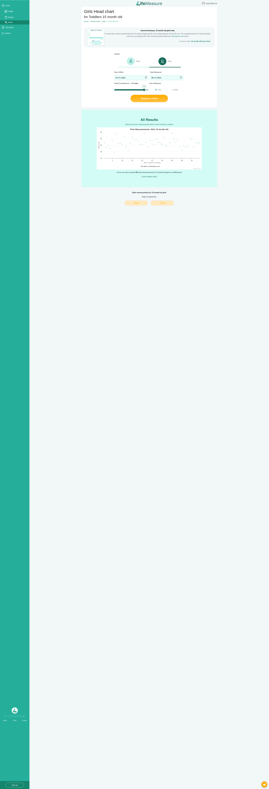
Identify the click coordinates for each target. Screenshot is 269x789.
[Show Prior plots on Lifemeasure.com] (149, 166)
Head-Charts (95, 21)
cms (159, 90)
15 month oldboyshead (200, 41)
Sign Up (15, 785)
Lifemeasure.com (177, 36)
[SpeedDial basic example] (264, 784)
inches (175, 90)
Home (86, 21)
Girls (104, 21)
